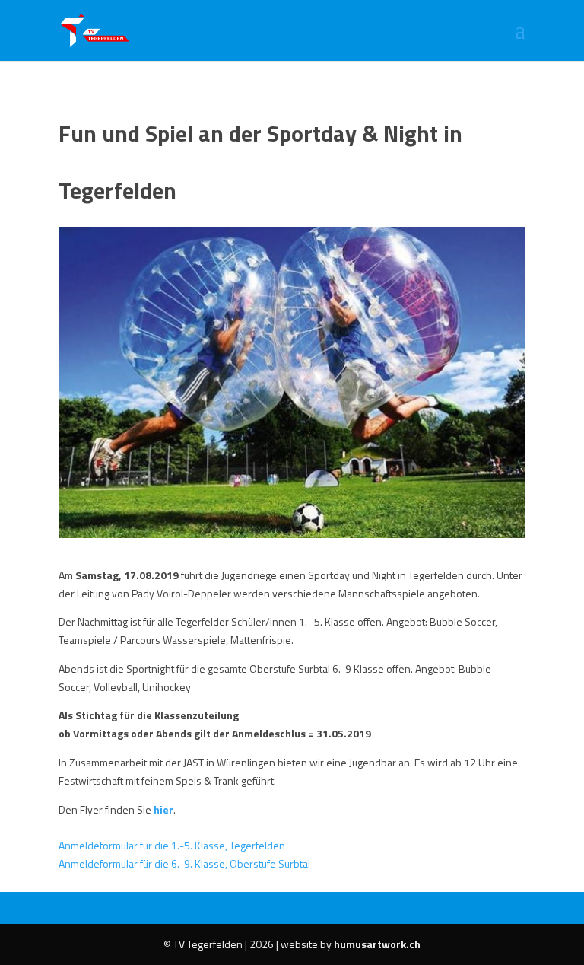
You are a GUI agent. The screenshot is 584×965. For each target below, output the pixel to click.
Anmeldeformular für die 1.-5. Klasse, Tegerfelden (172, 845)
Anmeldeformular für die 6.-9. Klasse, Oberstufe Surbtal (184, 863)
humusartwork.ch (377, 944)
